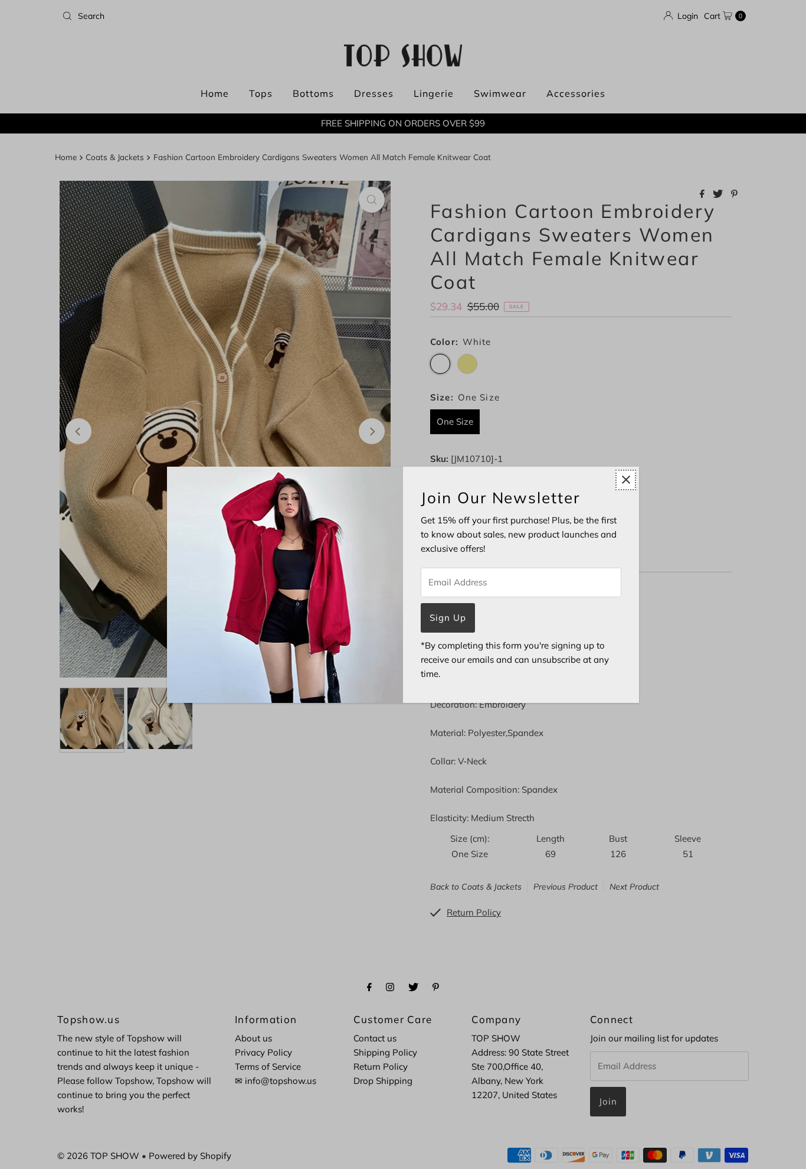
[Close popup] (625, 480)
